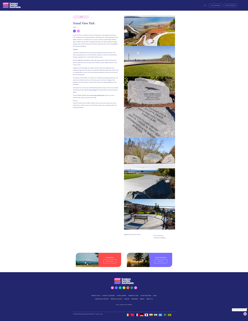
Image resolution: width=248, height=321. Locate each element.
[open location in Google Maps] (132, 234)
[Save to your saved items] (74, 31)
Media (142, 299)
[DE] (141, 315)
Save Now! (110, 261)
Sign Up (161, 261)
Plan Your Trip (146, 295)
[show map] (78, 31)
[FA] (155, 315)
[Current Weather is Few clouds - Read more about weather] (205, 5)
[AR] (165, 315)
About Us (149, 299)
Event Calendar (93, 90)
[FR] (137, 315)
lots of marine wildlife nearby (97, 95)
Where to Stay (133, 295)
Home (81, 16)
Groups (126, 299)
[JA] (146, 315)
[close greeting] (246, 308)
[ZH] (132, 315)
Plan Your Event (230, 5)
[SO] (160, 315)
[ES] (127, 315)
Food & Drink (121, 295)
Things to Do (95, 295)
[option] (127, 315)
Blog (155, 295)
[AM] (169, 315)
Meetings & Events (102, 299)
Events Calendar (108, 295)
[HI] (151, 315)
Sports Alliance (116, 299)
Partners (134, 299)
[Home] (12, 5)
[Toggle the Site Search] (240, 5)
